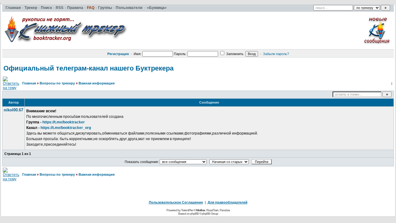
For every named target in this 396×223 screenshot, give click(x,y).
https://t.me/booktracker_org (66, 128)
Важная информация (96, 83)
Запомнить (234, 54)
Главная (29, 83)
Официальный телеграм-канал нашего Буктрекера (88, 68)
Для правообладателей (228, 202)
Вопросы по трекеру (57, 83)
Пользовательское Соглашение (176, 202)
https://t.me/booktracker (63, 122)
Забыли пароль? (276, 54)
